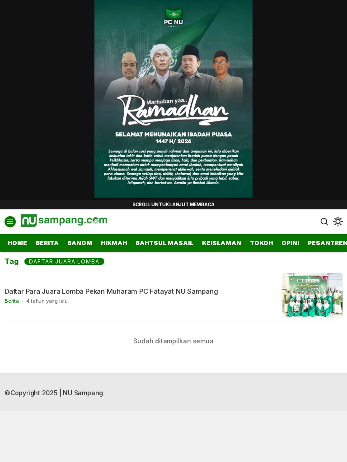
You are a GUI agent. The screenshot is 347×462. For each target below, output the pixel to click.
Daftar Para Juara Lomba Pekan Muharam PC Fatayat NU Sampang (111, 291)
